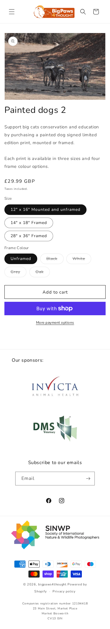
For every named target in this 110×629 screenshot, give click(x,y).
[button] (11, 11)
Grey (18, 273)
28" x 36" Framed (29, 236)
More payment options (55, 322)
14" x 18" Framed (29, 222)
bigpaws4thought (52, 584)
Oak (42, 273)
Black (55, 260)
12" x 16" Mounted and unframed (45, 209)
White (81, 260)
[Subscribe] (88, 478)
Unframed (21, 258)
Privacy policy (64, 591)
